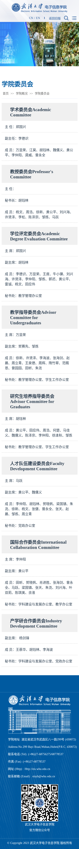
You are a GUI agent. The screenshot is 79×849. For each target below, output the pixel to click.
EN (38, 18)
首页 (6, 93)
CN (31, 18)
